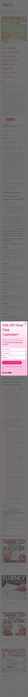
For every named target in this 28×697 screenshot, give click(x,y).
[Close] (25, 323)
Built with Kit (6, 372)
